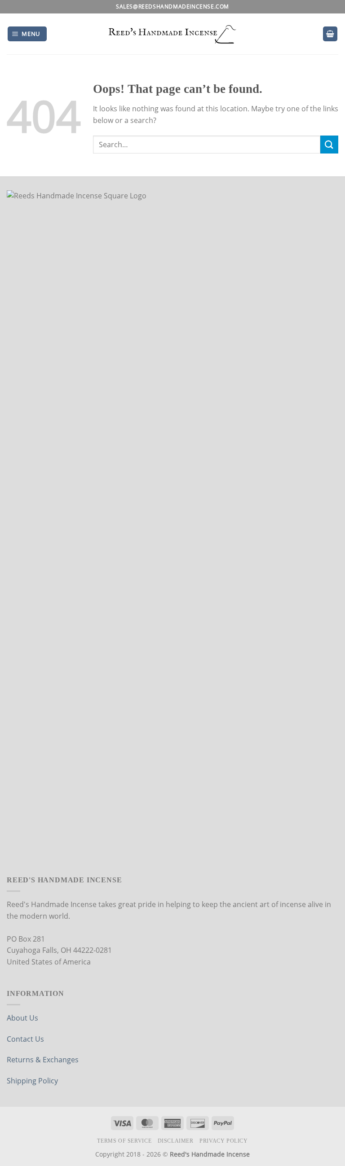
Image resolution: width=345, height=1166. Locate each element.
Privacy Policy (223, 1141)
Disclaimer (176, 1141)
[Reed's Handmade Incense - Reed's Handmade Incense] (173, 34)
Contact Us (25, 1039)
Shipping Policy (32, 1081)
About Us (22, 1018)
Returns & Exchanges (43, 1060)
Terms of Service (124, 1141)
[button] (27, 33)
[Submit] (329, 144)
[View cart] (330, 33)
